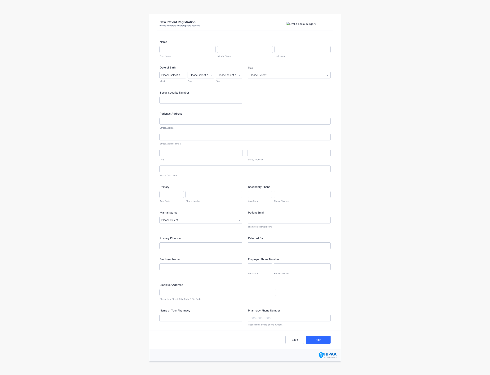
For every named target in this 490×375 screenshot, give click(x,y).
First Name (165, 56)
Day (190, 81)
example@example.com (260, 227)
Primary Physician (171, 238)
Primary (164, 186)
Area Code (165, 201)
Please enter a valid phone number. (265, 325)
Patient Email (256, 212)
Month (163, 81)
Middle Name (224, 56)
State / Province (255, 159)
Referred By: (256, 238)
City (162, 159)
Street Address (167, 128)
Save (295, 339)
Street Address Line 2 (170, 144)
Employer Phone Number (263, 259)
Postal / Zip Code (168, 175)
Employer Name (170, 259)
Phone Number (193, 201)
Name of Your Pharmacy (175, 310)
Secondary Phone (259, 186)
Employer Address (171, 284)
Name (163, 41)
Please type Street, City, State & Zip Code (180, 299)
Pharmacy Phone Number (264, 310)
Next (318, 339)
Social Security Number (174, 92)
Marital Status (168, 212)
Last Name (280, 56)
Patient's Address (171, 113)
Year (218, 81)
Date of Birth (168, 67)
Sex (250, 67)
